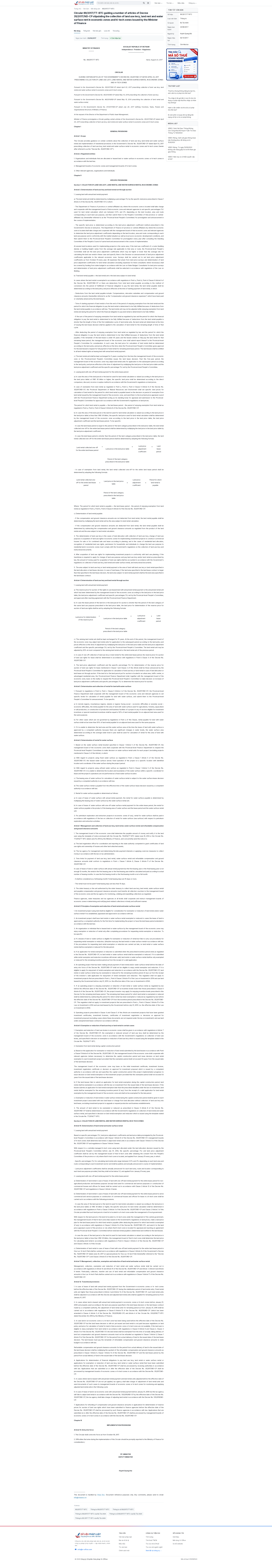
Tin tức (169, 3)
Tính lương (149, 1537)
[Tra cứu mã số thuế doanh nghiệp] (182, 64)
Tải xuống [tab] (116, 31)
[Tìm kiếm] (144, 3)
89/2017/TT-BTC (81, 1509)
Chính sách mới (124, 1550)
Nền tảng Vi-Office (179, 1540)
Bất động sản (95, 9)
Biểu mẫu (181, 3)
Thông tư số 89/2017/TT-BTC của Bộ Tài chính (125, 1514)
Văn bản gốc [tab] (97, 31)
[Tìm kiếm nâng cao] (148, 3)
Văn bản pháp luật (125, 1537)
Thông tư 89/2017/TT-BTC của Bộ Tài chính (90, 1514)
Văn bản (157, 3)
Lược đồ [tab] (107, 31)
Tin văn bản (123, 1547)
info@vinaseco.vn (80, 1497)
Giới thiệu (176, 1537)
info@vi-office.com (85, 1549)
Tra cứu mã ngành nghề (154, 1547)
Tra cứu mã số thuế (152, 1544)
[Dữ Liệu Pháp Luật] (88, 1535)
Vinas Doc (101, 1495)
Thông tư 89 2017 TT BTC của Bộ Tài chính (90, 1518)
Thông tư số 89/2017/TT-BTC (123, 1509)
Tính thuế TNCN (151, 1540)
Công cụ (192, 3)
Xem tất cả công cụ (153, 1550)
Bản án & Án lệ (124, 1540)
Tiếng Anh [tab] (86, 31)
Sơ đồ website (178, 1544)
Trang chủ (77, 9)
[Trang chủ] (84, 3)
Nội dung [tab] (77, 31)
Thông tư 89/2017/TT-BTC (100, 1509)
